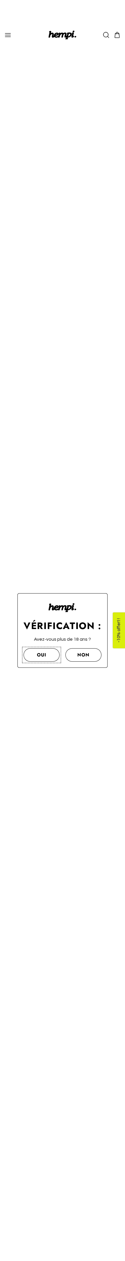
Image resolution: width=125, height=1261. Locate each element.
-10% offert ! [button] (119, 631)
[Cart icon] (117, 34)
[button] (42, 655)
